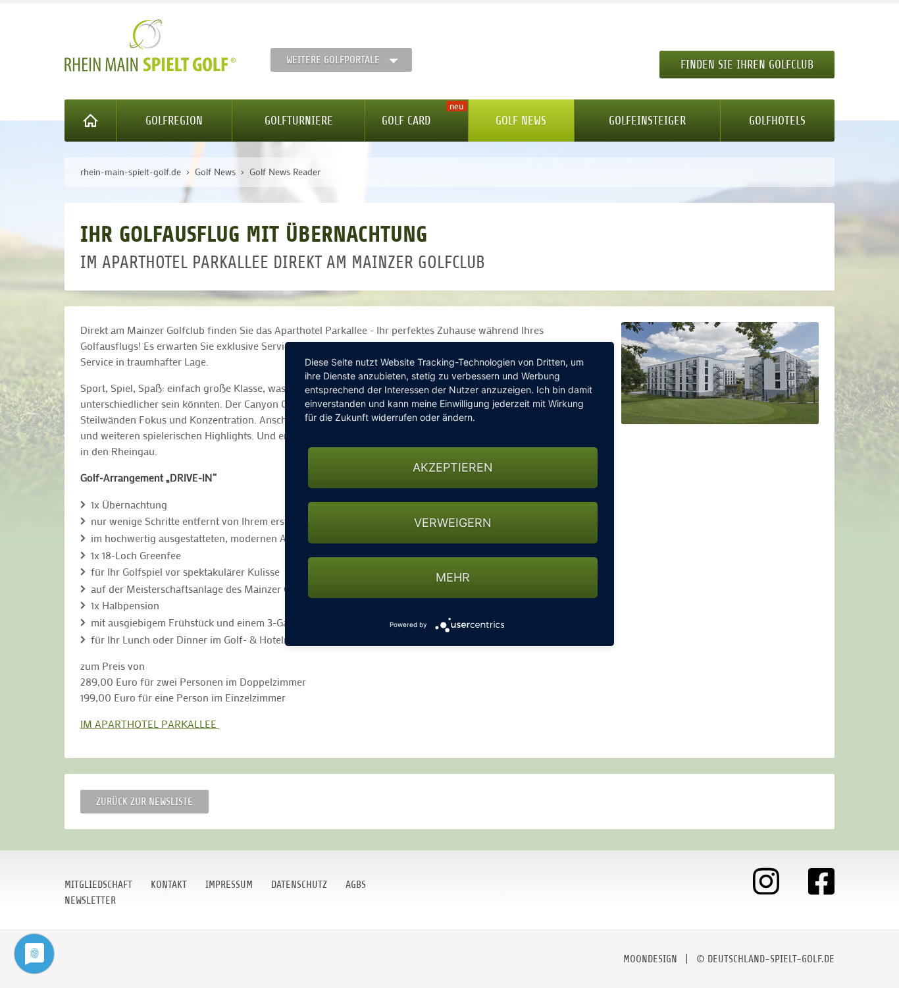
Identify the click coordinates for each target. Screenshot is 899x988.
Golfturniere (299, 120)
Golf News (521, 120)
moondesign (650, 959)
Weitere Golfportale (333, 60)
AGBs (356, 885)
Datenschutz (299, 885)
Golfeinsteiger (647, 120)
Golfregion (174, 120)
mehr (453, 577)
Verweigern (453, 523)
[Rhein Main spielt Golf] (150, 45)
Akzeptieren (453, 467)
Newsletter (90, 900)
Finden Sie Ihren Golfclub (747, 64)
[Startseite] (90, 120)
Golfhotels (777, 120)
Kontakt (169, 885)
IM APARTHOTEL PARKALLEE (149, 723)
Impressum (229, 885)
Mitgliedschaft (98, 885)
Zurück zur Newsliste (144, 802)
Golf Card (406, 120)
